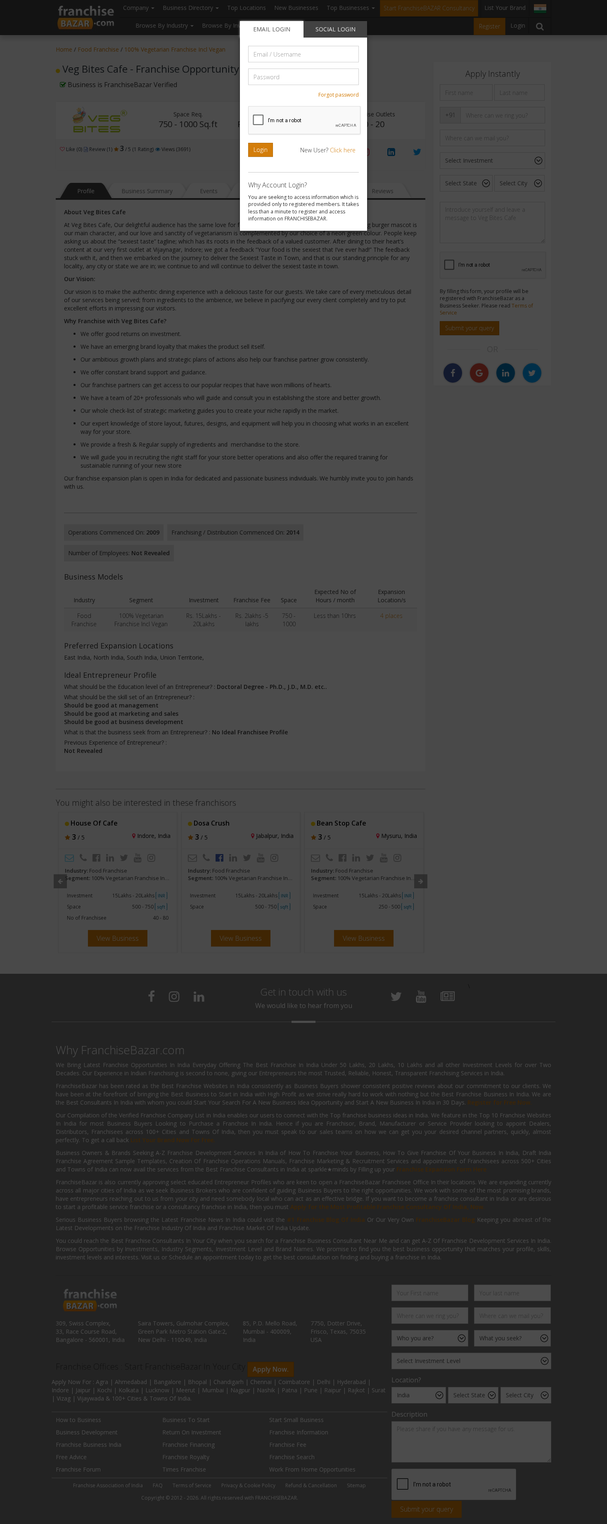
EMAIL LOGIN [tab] (271, 29)
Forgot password (338, 94)
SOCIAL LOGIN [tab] (335, 29)
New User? (328, 150)
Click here (343, 150)
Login (261, 150)
